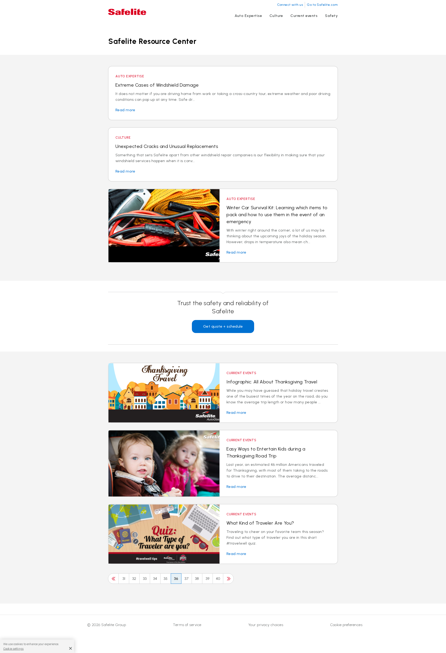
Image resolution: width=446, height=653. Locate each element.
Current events (304, 15)
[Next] (228, 578)
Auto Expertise (248, 15)
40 (218, 578)
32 (134, 578)
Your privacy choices (265, 625)
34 (155, 578)
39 (208, 578)
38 (197, 578)
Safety (331, 15)
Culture (276, 15)
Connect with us (290, 5)
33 (145, 578)
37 (186, 578)
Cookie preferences (346, 625)
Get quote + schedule (223, 326)
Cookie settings (13, 648)
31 (123, 578)
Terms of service (187, 625)
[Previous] (113, 578)
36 (176, 578)
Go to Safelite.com (322, 5)
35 (166, 578)
